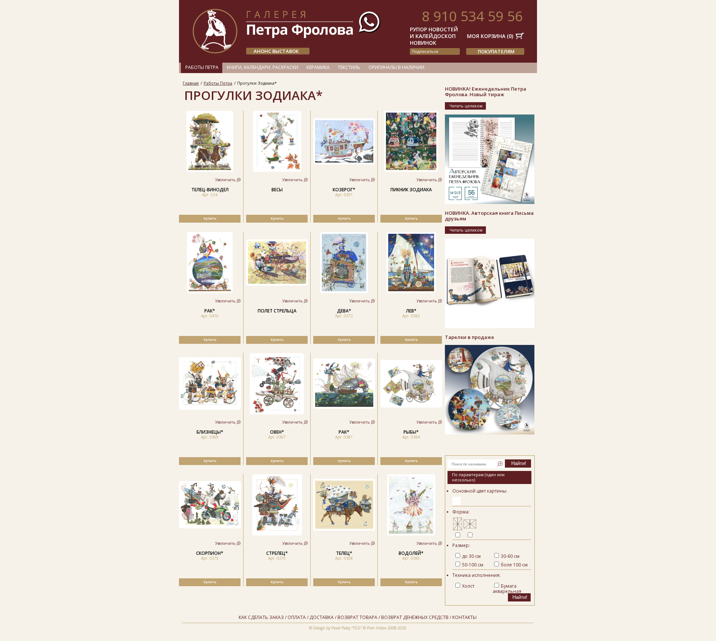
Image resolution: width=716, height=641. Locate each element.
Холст (468, 586)
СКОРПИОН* (209, 553)
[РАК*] (210, 291)
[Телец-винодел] (209, 170)
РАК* (209, 311)
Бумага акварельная (507, 588)
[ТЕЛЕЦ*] (344, 529)
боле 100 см (514, 565)
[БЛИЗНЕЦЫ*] (210, 408)
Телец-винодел (210, 189)
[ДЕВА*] (344, 291)
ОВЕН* (277, 432)
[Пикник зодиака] (411, 170)
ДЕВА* (344, 311)
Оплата (297, 617)
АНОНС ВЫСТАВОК (276, 51)
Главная (191, 83)
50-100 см (472, 565)
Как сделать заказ (261, 617)
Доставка (322, 617)
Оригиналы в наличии (396, 67)
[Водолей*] (411, 534)
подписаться (425, 51)
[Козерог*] (344, 163)
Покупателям (496, 51)
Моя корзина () (490, 36)
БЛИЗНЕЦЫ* (210, 432)
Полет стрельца (277, 311)
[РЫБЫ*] (411, 406)
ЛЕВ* (411, 311)
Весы (277, 189)
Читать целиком (466, 106)
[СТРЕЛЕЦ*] (277, 534)
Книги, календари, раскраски (262, 67)
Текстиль (349, 67)
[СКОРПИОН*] (210, 527)
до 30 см (471, 556)
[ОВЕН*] (277, 412)
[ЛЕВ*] (411, 291)
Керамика (318, 67)
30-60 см (510, 556)
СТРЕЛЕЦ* (277, 553)
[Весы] (277, 170)
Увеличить (225, 179)
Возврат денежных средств (415, 617)
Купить (210, 218)
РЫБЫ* (411, 432)
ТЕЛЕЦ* (344, 553)
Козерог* (344, 189)
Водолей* (411, 553)
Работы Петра (202, 67)
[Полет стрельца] (277, 284)
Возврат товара (357, 617)
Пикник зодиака (411, 189)
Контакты (464, 617)
